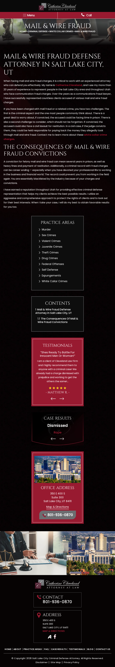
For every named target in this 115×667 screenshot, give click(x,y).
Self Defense (50, 270)
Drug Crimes (50, 258)
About (17, 649)
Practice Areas (33, 649)
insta (49, 636)
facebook (55, 636)
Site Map (56, 662)
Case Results (59, 649)
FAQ (46, 649)
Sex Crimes (49, 235)
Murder (46, 229)
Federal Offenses (53, 264)
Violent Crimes (51, 241)
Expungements (51, 275)
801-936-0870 (60, 514)
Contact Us (103, 649)
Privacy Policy (71, 662)
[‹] (53, 398)
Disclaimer (42, 662)
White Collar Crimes (61, 31)
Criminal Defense (37, 31)
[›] (62, 398)
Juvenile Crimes (52, 246)
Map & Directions (57, 507)
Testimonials (77, 649)
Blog (90, 649)
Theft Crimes (50, 252)
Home (23, 31)
